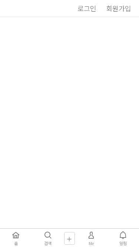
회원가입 (118, 8)
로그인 (86, 8)
